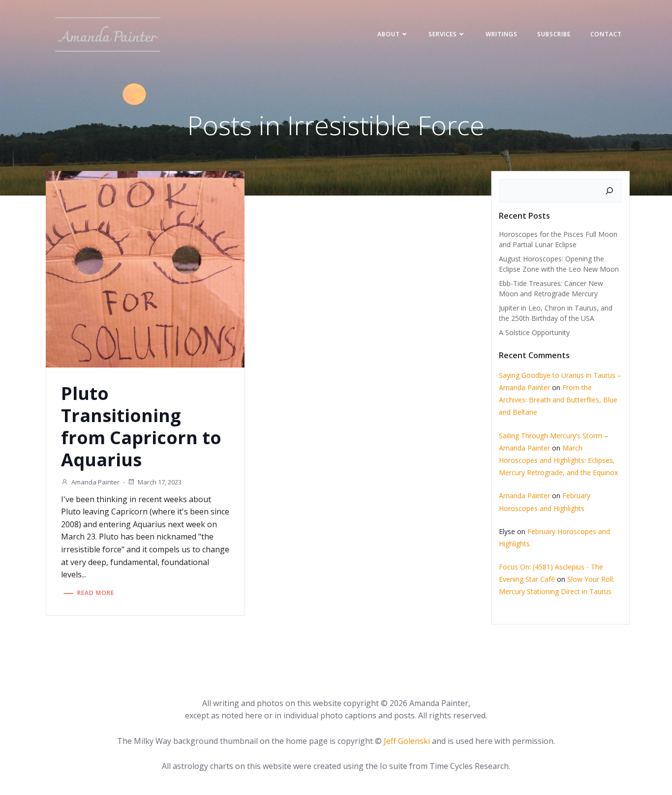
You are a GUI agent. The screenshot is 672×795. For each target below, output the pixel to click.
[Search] (609, 190)
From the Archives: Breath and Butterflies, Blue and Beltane (558, 400)
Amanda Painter (95, 482)
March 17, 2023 (160, 482)
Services (442, 34)
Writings (502, 34)
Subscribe (554, 34)
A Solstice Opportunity (534, 332)
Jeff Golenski (407, 741)
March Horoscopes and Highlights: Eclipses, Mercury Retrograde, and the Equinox (558, 460)
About (388, 34)
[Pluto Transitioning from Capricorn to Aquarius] (145, 268)
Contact (606, 34)
